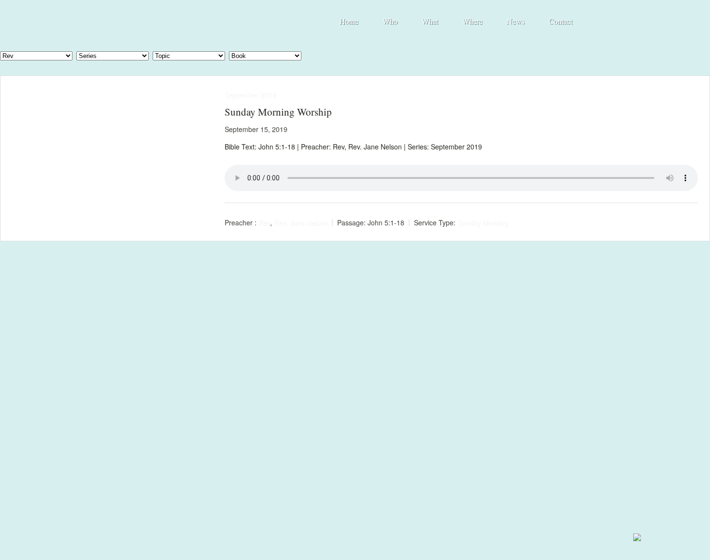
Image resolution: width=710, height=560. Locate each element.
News (516, 21)
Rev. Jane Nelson (300, 222)
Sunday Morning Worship (278, 111)
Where (472, 21)
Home (349, 21)
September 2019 (250, 94)
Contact (560, 21)
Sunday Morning (482, 222)
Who (390, 21)
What (430, 21)
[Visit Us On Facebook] (637, 540)
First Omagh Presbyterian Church (190, 20)
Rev (264, 222)
